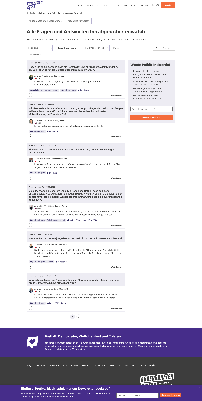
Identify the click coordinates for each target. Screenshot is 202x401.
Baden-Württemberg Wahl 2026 (83, 220)
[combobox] (68, 48)
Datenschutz (114, 365)
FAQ (134, 365)
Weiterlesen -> (117, 95)
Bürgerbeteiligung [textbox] (66, 48)
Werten (75, 349)
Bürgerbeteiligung (34, 54)
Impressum (99, 365)
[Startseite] (35, 5)
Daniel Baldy (59, 76)
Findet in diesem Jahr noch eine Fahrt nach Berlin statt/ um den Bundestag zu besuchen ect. (72, 151)
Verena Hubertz (61, 244)
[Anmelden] (157, 5)
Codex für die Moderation (151, 346)
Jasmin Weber (61, 206)
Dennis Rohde (60, 158)
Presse (74, 365)
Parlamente (128, 5)
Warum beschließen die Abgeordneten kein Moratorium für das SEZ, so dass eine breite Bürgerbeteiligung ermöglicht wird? (74, 281)
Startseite (31, 13)
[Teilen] (30, 95)
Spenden (54, 365)
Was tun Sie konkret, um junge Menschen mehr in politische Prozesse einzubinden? (75, 238)
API (126, 365)
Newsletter (40, 365)
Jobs (65, 365)
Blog (29, 365)
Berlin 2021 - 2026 (57, 303)
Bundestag (84, 90)
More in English (148, 365)
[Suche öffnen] (153, 5)
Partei (116, 48)
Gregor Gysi (60, 120)
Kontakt (86, 365)
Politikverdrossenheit (56, 220)
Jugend (50, 261)
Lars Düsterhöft (61, 289)
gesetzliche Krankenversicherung (44, 90)
